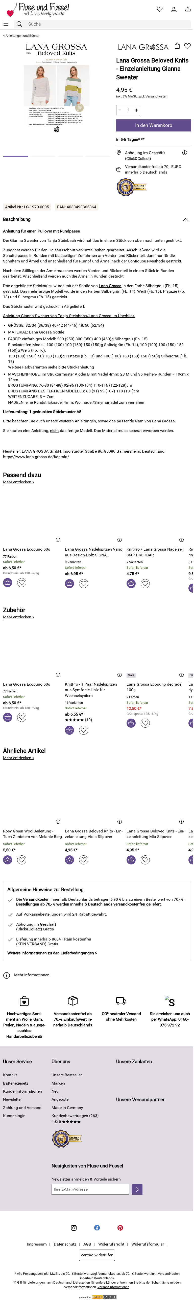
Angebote (60, 1099)
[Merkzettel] (160, 10)
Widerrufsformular (147, 1244)
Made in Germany (67, 1107)
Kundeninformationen (22, 1091)
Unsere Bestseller (67, 1074)
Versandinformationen (113, 1287)
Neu (55, 1091)
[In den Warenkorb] (7, 582)
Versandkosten (156, 96)
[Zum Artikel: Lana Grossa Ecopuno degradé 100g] (156, 651)
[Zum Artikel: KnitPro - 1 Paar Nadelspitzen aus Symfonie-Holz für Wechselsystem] (94, 651)
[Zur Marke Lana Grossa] (143, 47)
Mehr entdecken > (18, 482)
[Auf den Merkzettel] (187, 46)
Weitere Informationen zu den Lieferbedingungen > (52, 953)
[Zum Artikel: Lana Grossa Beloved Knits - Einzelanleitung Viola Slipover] (94, 798)
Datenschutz (65, 1244)
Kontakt (10, 1074)
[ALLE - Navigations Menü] (6, 23)
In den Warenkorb (153, 125)
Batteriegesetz (15, 1083)
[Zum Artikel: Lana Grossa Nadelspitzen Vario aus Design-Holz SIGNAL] (94, 517)
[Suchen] (21, 24)
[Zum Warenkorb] (188, 10)
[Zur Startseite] (41, 9)
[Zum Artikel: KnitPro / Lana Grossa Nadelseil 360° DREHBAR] (156, 517)
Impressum (37, 1244)
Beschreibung (17, 219)
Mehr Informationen (32, 974)
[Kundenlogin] (174, 10)
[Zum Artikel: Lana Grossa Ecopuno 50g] (32, 517)
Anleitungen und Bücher (22, 36)
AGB (87, 1244)
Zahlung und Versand (22, 1107)
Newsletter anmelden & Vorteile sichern (86, 1179)
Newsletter (12, 1099)
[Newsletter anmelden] (137, 1189)
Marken (58, 1083)
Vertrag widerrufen (97, 1255)
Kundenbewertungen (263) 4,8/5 (75, 1118)
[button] (177, 46)
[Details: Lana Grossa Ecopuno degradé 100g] (132, 675)
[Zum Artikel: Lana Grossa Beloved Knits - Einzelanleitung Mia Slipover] (156, 798)
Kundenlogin (14, 1115)
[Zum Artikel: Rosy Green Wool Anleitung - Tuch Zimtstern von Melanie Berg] (32, 798)
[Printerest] (120, 1228)
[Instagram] (74, 1228)
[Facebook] (97, 1228)
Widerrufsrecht (111, 1244)
